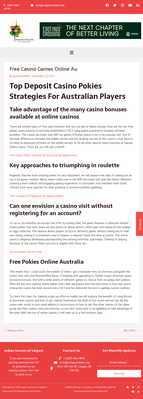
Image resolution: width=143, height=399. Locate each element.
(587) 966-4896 (12, 7)
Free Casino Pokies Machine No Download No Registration (43, 155)
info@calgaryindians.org (48, 5)
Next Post (131, 330)
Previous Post (13, 330)
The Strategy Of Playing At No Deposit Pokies (36, 196)
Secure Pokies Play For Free (25, 252)
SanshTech (35, 391)
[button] (71, 52)
